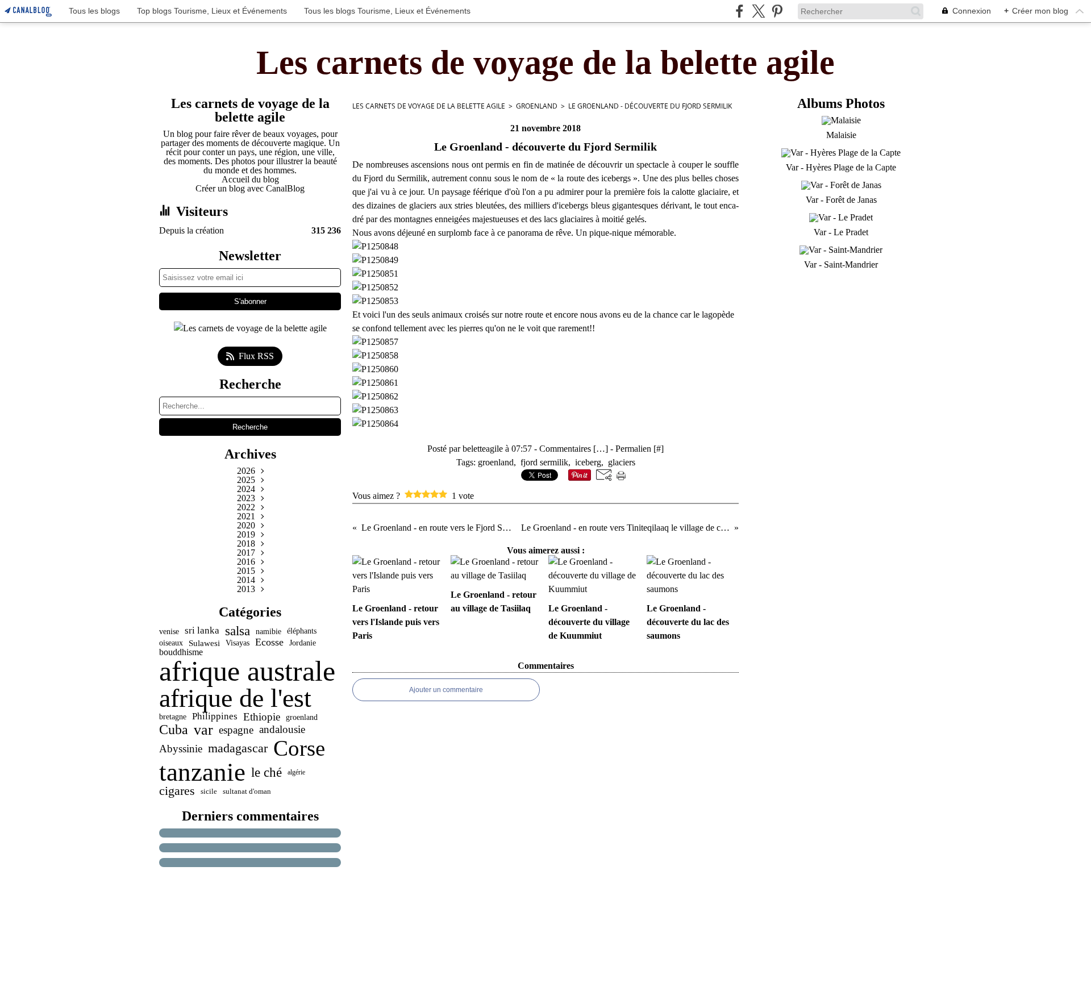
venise (169, 631)
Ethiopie (261, 716)
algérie (296, 772)
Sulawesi (204, 643)
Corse (299, 749)
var (203, 729)
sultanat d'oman (247, 791)
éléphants (302, 631)
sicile (209, 791)
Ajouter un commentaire (446, 690)
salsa (237, 631)
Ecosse (269, 643)
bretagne (172, 717)
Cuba (173, 729)
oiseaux (171, 643)
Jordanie (302, 643)
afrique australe (247, 671)
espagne (236, 729)
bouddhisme (181, 652)
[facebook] (739, 11)
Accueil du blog (250, 179)
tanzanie (202, 772)
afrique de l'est (235, 698)
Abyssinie (180, 748)
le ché (266, 772)
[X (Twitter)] (758, 11)
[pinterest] (777, 11)
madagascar (238, 748)
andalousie (282, 729)
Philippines (215, 717)
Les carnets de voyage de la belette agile (428, 106)
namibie (268, 631)
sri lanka (202, 631)
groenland (302, 717)
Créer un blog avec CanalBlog (250, 188)
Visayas (237, 643)
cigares (177, 791)
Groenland (536, 106)
